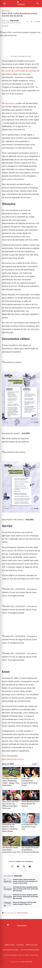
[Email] (30, 866)
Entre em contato (23, 913)
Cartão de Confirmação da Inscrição (20, 71)
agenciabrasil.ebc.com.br (13, 759)
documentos (10, 103)
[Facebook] (18, 866)
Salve (6, 26)
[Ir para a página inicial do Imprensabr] (21, 3)
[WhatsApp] (12, 866)
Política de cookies (10, 950)
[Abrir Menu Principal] (4, 3)
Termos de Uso (31, 945)
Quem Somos (10, 945)
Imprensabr (14, 20)
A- (27, 22)
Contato (20, 945)
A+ (32, 22)
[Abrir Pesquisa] (37, 3)
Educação (6, 10)
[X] (24, 866)
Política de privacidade (29, 950)
